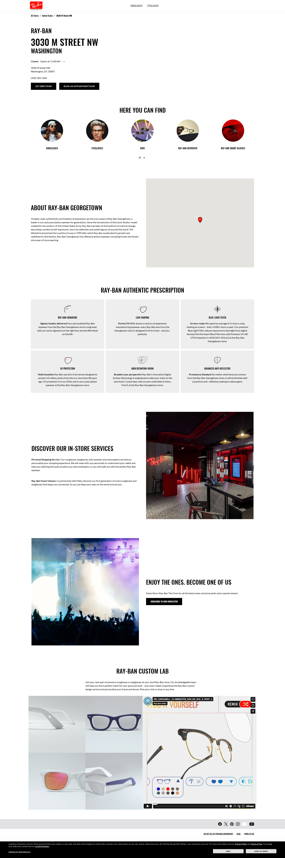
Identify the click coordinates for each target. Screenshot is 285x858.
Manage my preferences (19, 852)
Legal (238, 834)
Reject (228, 851)
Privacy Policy (241, 844)
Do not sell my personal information (218, 834)
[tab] (140, 157)
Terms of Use (249, 834)
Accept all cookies (261, 851)
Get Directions (43, 86)
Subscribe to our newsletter (164, 601)
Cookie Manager (42, 846)
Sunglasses (136, 6)
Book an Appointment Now (79, 86)
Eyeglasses (153, 6)
